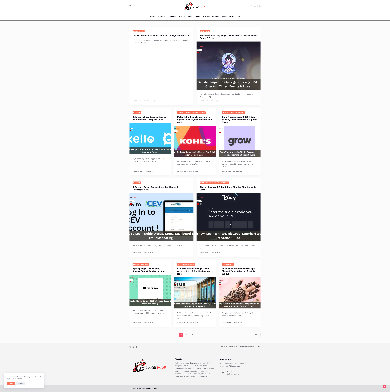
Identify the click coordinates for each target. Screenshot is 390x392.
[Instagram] (257, 6)
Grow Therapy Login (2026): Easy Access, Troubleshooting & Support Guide (239, 120)
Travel (190, 16)
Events (231, 16)
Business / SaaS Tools (140, 264)
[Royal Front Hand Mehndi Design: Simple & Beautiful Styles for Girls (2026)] (240, 293)
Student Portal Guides (186, 264)
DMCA (259, 347)
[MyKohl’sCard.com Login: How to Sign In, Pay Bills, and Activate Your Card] (195, 141)
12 (209, 335)
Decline (20, 383)
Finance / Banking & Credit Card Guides (191, 112)
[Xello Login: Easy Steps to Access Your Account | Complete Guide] (150, 138)
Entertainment (223, 182)
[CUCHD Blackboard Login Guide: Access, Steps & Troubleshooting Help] (195, 293)
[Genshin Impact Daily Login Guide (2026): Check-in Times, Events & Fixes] (229, 66)
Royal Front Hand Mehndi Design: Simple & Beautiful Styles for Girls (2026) (238, 271)
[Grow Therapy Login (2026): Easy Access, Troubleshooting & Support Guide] (240, 141)
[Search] (251, 6)
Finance (197, 16)
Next (255, 335)
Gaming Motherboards (208, 182)
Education (172, 16)
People (181, 16)
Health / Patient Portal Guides (233, 112)
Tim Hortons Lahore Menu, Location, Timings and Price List (161, 35)
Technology (162, 16)
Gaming (224, 16)
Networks (206, 16)
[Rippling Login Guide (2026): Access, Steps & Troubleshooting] (150, 290)
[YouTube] (260, 6)
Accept (11, 383)
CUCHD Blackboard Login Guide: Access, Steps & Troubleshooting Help (193, 271)
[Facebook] (255, 6)
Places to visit (138, 31)
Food (238, 16)
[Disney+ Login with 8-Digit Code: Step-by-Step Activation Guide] (229, 217)
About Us (223, 347)
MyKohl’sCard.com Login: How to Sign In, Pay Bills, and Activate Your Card (194, 120)
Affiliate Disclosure (247, 347)
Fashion (152, 16)
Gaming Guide (205, 31)
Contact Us (233, 347)
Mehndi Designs (228, 264)
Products (215, 16)
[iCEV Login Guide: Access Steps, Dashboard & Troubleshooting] (161, 217)
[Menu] (130, 6)
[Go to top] (384, 386)
